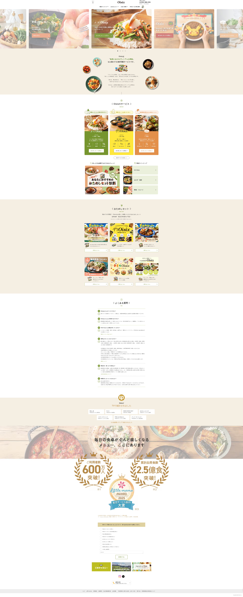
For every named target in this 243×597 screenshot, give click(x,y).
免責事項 (100, 591)
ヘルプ (83, 591)
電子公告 (138, 591)
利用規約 (95, 591)
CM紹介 (143, 7)
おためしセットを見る (96, 150)
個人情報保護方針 (107, 591)
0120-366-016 (145, 2)
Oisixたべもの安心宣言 (135, 6)
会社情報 (114, 591)
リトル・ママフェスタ (104, 516)
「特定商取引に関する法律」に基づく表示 (126, 591)
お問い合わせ (89, 591)
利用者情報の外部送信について (148, 591)
